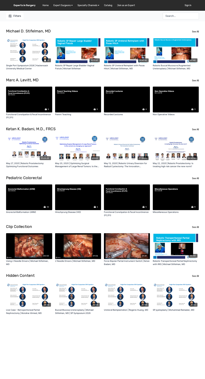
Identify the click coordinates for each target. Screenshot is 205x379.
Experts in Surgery (24, 5)
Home (46, 5)
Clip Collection (19, 226)
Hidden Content (20, 275)
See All (195, 31)
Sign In (188, 5)
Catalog (108, 5)
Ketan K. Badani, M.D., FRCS (31, 129)
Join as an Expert (126, 5)
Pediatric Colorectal (24, 178)
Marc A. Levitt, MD (22, 80)
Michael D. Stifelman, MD (28, 31)
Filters (17, 15)
